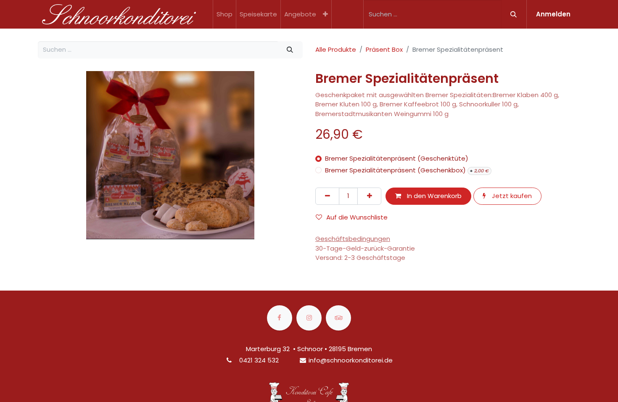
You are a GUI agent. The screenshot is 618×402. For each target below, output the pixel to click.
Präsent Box (384, 49)
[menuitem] (224, 14)
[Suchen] (513, 14)
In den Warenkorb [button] (433, 195)
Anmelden (553, 14)
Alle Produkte (335, 49)
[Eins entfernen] (327, 196)
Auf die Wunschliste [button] (357, 217)
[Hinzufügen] (369, 196)
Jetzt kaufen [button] (511, 195)
